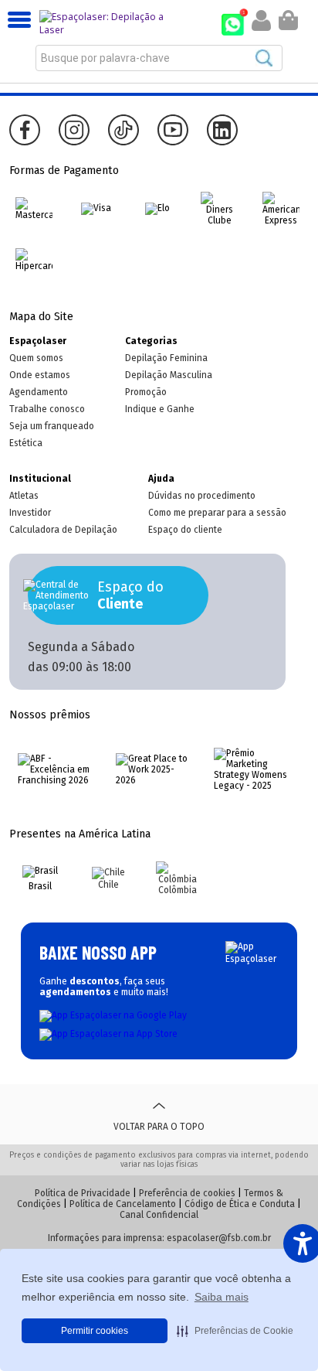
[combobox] (159, 58)
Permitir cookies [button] (94, 1330)
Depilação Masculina (168, 375)
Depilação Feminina (166, 358)
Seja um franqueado (51, 426)
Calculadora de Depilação (63, 529)
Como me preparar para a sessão (217, 512)
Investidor (30, 512)
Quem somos (36, 358)
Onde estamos (39, 375)
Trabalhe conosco (47, 409)
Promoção (146, 392)
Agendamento (38, 392)
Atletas (24, 495)
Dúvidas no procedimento (201, 495)
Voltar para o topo (159, 1126)
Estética (25, 443)
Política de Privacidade (82, 1193)
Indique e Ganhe (160, 409)
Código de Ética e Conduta (239, 1204)
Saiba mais (222, 1297)
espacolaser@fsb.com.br (219, 1238)
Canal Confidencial (159, 1214)
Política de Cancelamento (122, 1204)
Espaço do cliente (185, 529)
